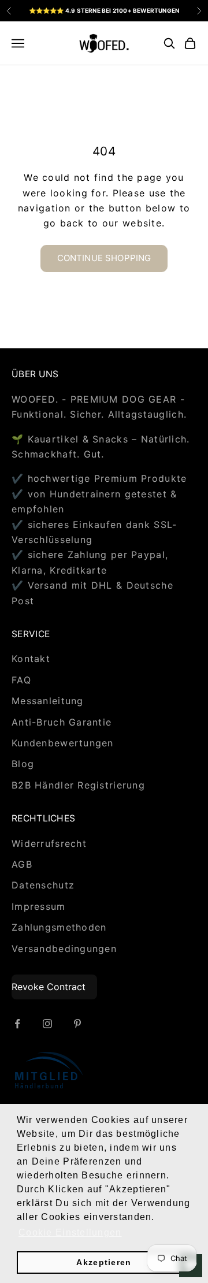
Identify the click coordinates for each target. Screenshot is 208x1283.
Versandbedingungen (64, 948)
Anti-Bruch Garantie (62, 722)
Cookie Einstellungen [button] (70, 1232)
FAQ (21, 680)
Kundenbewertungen (63, 743)
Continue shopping (104, 257)
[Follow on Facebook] (17, 1023)
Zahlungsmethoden (59, 927)
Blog (23, 763)
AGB (22, 864)
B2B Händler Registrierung (78, 785)
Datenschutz (43, 885)
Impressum (39, 906)
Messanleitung (48, 700)
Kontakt (31, 658)
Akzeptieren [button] (103, 1262)
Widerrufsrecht (49, 843)
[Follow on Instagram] (47, 1023)
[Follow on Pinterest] (77, 1023)
